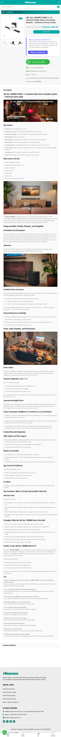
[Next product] (58, 12)
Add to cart (46, 31)
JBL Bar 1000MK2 (10, 216)
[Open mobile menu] (2, 2)
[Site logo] (30, 2)
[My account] (59, 2)
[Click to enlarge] (4, 36)
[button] (2, 27)
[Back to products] (56, 12)
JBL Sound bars (18, 12)
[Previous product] (54, 12)
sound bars (10, 12)
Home (3, 12)
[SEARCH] (58, 7)
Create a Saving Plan (37, 52)
